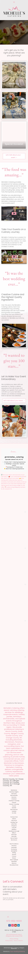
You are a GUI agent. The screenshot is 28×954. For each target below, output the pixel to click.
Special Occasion (14, 144)
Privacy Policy (9, 940)
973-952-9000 (14, 921)
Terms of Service (18, 940)
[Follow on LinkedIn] (18, 925)
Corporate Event (14, 114)
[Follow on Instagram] (12, 925)
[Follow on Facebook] (9, 925)
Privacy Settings (14, 938)
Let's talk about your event (13, 156)
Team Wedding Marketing (17, 951)
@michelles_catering (14, 457)
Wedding (14, 83)
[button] (14, 257)
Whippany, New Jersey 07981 (14, 936)
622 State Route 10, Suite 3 (14, 934)
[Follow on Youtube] (15, 925)
